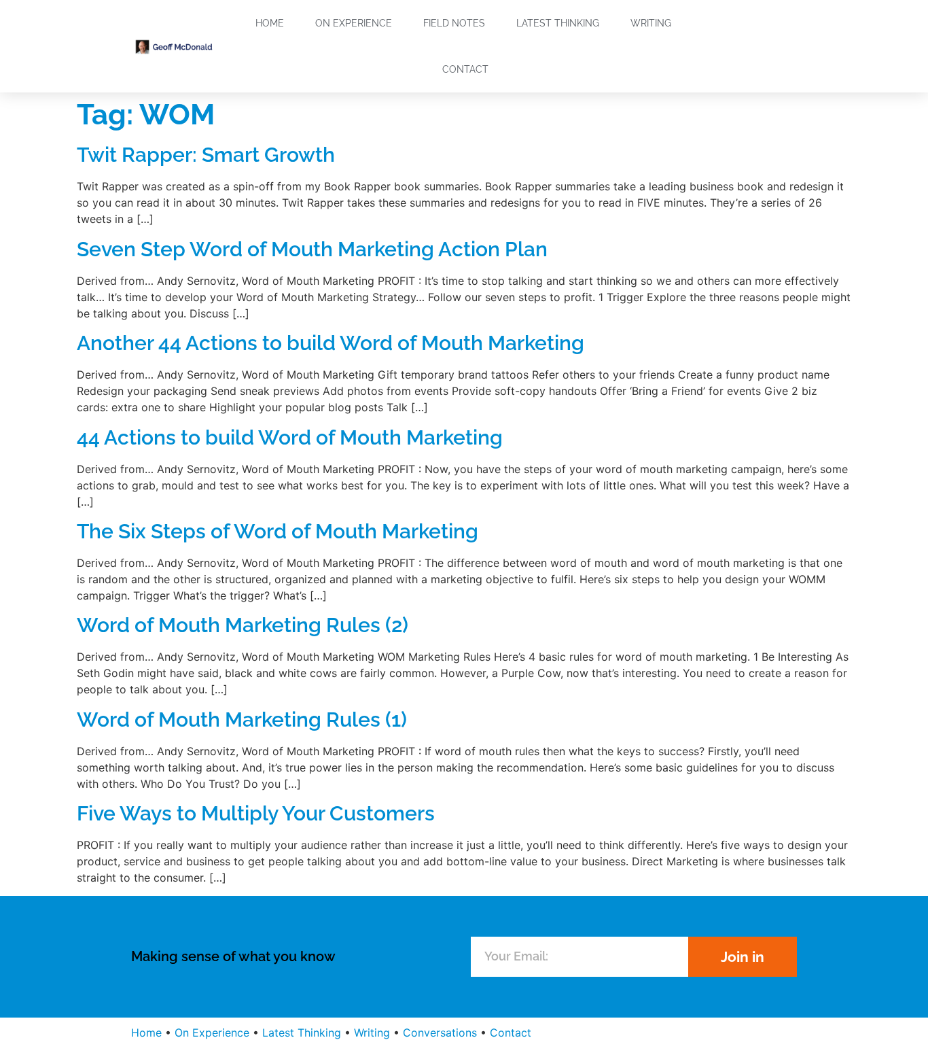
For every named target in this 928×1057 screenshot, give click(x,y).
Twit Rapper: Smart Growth (206, 155)
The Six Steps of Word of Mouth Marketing (277, 531)
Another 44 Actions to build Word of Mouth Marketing (330, 343)
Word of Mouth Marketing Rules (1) (242, 719)
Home (269, 23)
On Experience (353, 23)
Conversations (440, 1032)
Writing (650, 23)
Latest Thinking (557, 23)
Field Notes (454, 23)
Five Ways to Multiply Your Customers (256, 813)
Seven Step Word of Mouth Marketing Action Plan (312, 249)
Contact (465, 69)
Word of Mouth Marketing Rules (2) (242, 625)
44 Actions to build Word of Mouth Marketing (290, 437)
